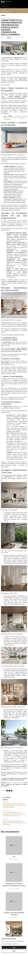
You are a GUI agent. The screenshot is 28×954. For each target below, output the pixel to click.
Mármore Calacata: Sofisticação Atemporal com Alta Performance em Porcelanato (14, 822)
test (14, 856)
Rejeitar (14, 951)
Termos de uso (15, 944)
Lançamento (10, 9)
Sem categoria (6, 18)
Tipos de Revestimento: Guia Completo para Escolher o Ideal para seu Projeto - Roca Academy (14, 814)
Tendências (24, 9)
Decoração (3, 9)
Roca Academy (6, 810)
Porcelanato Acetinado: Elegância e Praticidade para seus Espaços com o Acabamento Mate (14, 805)
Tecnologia (17, 9)
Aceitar (14, 947)
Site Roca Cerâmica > (5, 3)
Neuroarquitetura (5, 11)
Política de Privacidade (7, 944)
